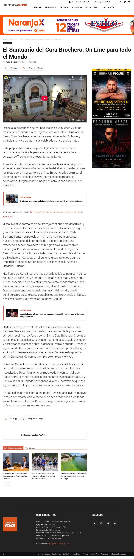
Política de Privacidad (118, 554)
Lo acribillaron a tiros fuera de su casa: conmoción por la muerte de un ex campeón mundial (52, 315)
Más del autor (30, 448)
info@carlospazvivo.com (58, 543)
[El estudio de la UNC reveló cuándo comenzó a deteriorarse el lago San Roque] (74, 462)
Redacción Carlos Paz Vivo (15, 62)
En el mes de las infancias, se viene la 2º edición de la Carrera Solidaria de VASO (43, 476)
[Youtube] (129, 2)
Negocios (104, 554)
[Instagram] (120, 2)
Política (64, 7)
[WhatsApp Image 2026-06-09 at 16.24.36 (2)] (111, 117)
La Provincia (13, 39)
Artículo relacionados (13, 448)
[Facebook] (116, 2)
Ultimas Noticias (44, 554)
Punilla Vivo (108, 7)
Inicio (5, 39)
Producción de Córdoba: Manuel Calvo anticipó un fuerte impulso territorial (15, 476)
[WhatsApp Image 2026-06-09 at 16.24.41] (111, 167)
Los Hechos (50, 7)
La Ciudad (36, 7)
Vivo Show (77, 7)
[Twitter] (125, 2)
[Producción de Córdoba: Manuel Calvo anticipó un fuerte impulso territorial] (16, 462)
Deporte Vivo (91, 7)
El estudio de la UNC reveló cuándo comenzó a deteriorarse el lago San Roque (73, 476)
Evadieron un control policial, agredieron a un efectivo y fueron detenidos (51, 201)
